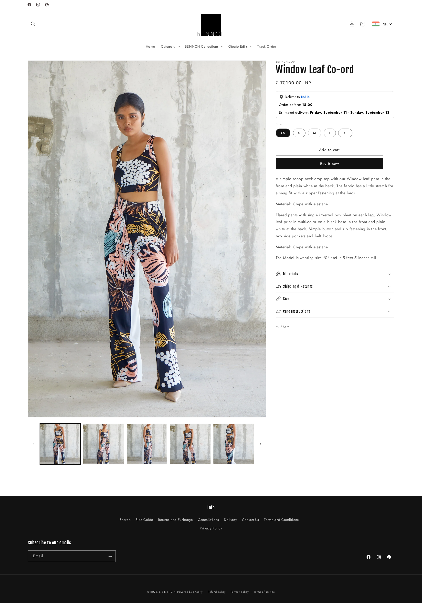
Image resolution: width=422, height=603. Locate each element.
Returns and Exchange (175, 519)
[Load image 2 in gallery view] (103, 444)
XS (283, 133)
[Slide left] (33, 444)
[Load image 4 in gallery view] (190, 444)
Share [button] (285, 326)
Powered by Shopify (190, 592)
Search (125, 519)
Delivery (230, 519)
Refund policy (217, 591)
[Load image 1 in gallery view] (60, 444)
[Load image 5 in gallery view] (233, 444)
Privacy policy (240, 591)
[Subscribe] (110, 556)
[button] (33, 24)
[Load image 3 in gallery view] (147, 444)
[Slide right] (260, 444)
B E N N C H (167, 592)
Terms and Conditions (281, 519)
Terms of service (264, 591)
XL (345, 133)
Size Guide (144, 519)
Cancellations (208, 519)
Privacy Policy (211, 528)
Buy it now (329, 163)
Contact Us (250, 519)
